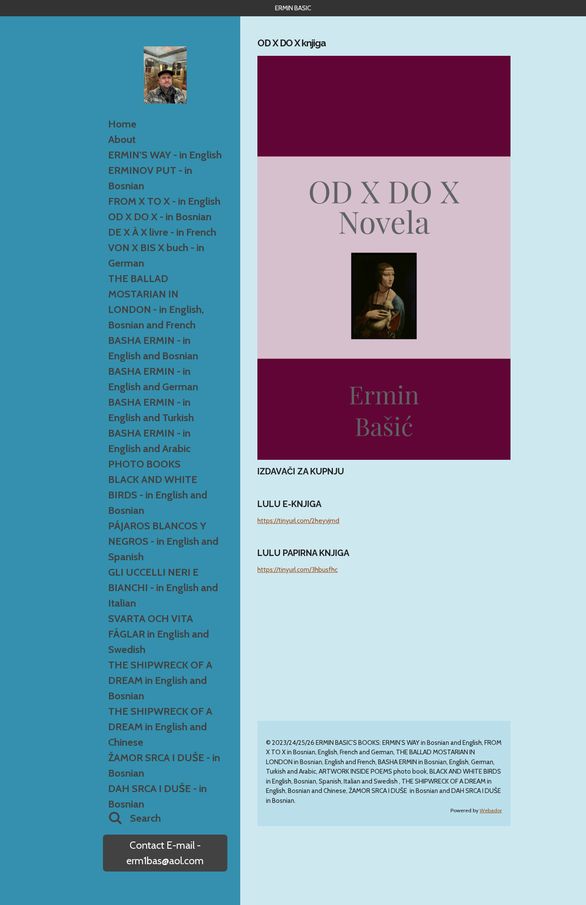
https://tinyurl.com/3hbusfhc (297, 570)
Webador (491, 810)
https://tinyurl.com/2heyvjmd (298, 521)
